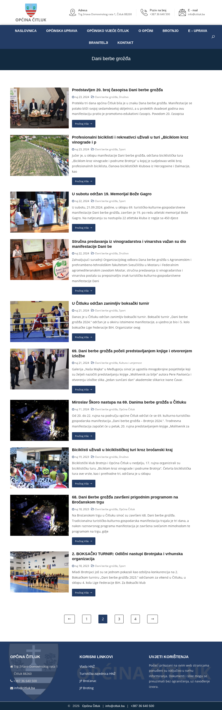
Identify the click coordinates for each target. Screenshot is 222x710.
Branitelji (98, 43)
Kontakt (125, 43)
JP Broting (87, 688)
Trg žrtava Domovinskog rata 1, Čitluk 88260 (105, 14)
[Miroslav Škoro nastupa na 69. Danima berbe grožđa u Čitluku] (39, 402)
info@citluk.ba (196, 14)
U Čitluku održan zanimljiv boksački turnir (110, 303)
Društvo (124, 97)
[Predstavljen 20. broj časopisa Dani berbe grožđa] (39, 90)
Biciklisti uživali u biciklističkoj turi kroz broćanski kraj (122, 450)
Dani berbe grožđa (106, 97)
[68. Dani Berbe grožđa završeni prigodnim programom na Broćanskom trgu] (39, 497)
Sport (122, 149)
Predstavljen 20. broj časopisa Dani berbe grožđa (117, 90)
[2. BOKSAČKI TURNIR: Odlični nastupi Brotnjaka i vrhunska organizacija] (39, 554)
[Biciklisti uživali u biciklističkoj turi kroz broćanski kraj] (39, 450)
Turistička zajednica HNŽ (98, 674)
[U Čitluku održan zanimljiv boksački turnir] (39, 303)
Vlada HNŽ (87, 666)
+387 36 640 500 (160, 14)
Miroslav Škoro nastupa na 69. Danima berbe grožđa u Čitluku (129, 402)
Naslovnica (26, 31)
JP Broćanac (88, 681)
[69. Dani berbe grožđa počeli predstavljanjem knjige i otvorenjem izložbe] (39, 351)
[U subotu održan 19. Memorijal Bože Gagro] (39, 194)
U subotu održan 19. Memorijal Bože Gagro (112, 194)
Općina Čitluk (127, 409)
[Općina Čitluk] (31, 12)
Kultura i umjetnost (130, 363)
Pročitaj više (82, 123)
